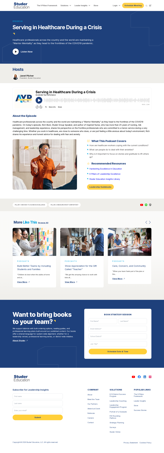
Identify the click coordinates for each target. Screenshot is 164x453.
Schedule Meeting (133, 5)
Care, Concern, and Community (129, 266)
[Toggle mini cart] (150, 5)
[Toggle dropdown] (70, 5)
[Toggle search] (146, 6)
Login (115, 5)
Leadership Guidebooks (100, 187)
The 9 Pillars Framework (47, 5)
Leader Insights (81, 5)
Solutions (64, 5)
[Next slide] (149, 222)
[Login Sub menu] (119, 5)
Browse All (43, 223)
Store (96, 5)
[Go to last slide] (146, 222)
